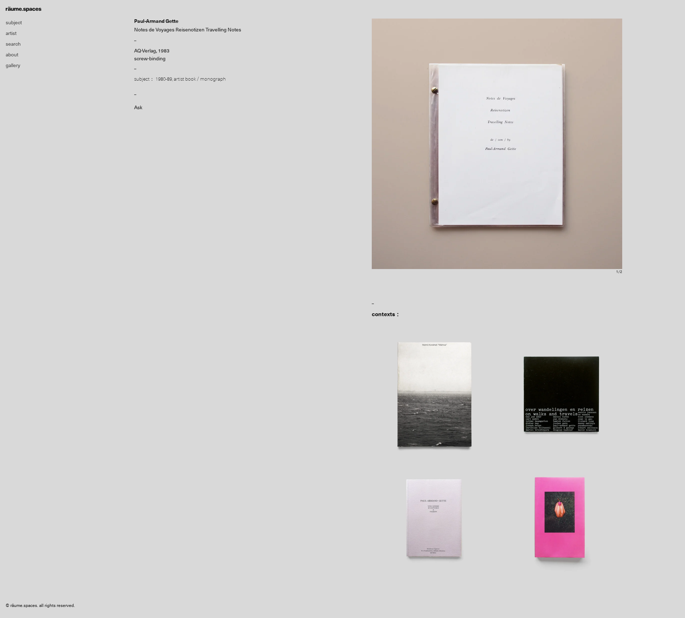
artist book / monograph (200, 79)
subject (14, 22)
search (13, 44)
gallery (13, 65)
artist (11, 33)
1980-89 (164, 79)
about (12, 54)
